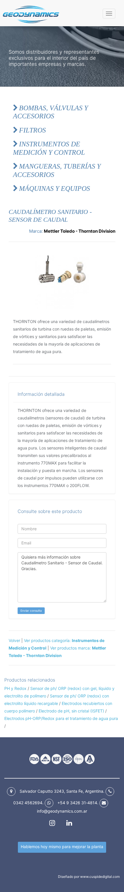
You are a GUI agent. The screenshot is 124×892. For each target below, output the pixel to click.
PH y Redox (15, 688)
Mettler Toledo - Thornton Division (79, 231)
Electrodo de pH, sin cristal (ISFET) (72, 710)
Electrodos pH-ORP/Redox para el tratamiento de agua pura (61, 718)
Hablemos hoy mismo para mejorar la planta (62, 846)
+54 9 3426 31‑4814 (77, 802)
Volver (14, 640)
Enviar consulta (31, 610)
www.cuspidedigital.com (100, 876)
